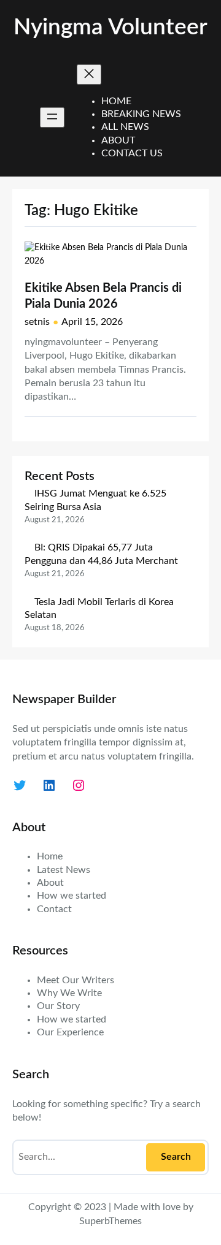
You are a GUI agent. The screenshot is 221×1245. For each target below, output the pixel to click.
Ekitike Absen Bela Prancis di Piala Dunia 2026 (103, 296)
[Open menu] (52, 117)
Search (176, 1157)
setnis (37, 322)
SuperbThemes (110, 1221)
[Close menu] (89, 74)
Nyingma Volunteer (110, 28)
